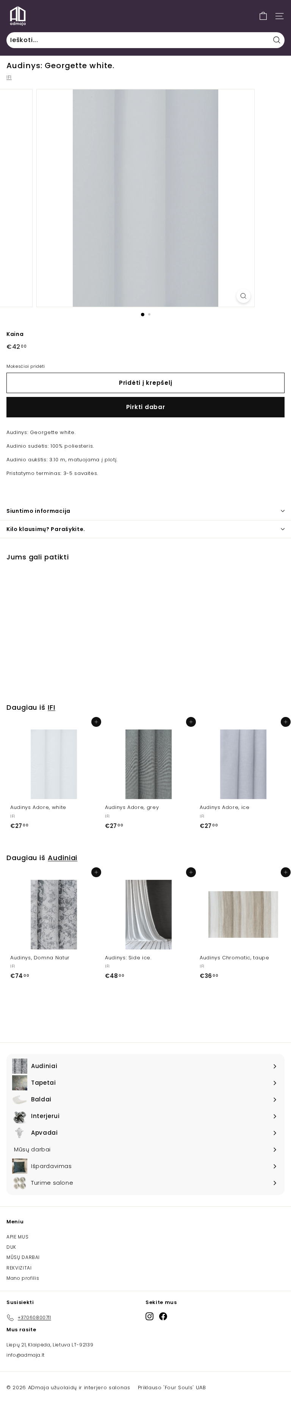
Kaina (14, 334)
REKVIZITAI (19, 1268)
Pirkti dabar (145, 407)
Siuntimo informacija (38, 511)
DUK (11, 1247)
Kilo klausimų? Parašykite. (45, 529)
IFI (9, 77)
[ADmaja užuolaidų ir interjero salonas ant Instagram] (149, 1316)
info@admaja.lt (25, 1355)
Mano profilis (22, 1278)
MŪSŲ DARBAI (23, 1257)
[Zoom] (243, 296)
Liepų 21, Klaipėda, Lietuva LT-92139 (49, 1345)
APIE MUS (17, 1237)
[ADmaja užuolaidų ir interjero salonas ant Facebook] (163, 1316)
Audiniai (62, 857)
